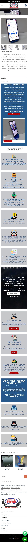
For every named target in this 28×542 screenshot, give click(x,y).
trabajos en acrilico (11, 494)
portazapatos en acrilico (21, 492)
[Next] (25, 30)
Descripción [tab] (3, 78)
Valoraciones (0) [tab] (4, 81)
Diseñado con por (14, 538)
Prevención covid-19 (6, 523)
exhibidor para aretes (15, 487)
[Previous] (3, 30)
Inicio (10, 10)
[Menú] (2, 5)
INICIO (4, 535)
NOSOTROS (8, 535)
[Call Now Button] (24, 539)
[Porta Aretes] (21, 461)
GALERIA (14, 536)
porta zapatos (13, 492)
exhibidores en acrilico (5, 487)
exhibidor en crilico (21, 485)
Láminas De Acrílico (5, 520)
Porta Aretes (21, 469)
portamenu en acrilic (5, 492)
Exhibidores (16, 10)
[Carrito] (26, 5)
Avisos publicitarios (5, 515)
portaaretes (13, 489)
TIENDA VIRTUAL (21, 535)
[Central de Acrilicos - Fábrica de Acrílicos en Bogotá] (14, 5)
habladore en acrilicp (5, 489)
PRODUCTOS (14, 535)
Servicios (3, 528)
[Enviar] (25, 476)
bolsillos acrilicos (4, 485)
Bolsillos (7, 469)
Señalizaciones (4, 525)
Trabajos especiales (5, 530)
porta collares (19, 489)
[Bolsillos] (7, 461)
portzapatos (3, 494)
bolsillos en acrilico (12, 485)
